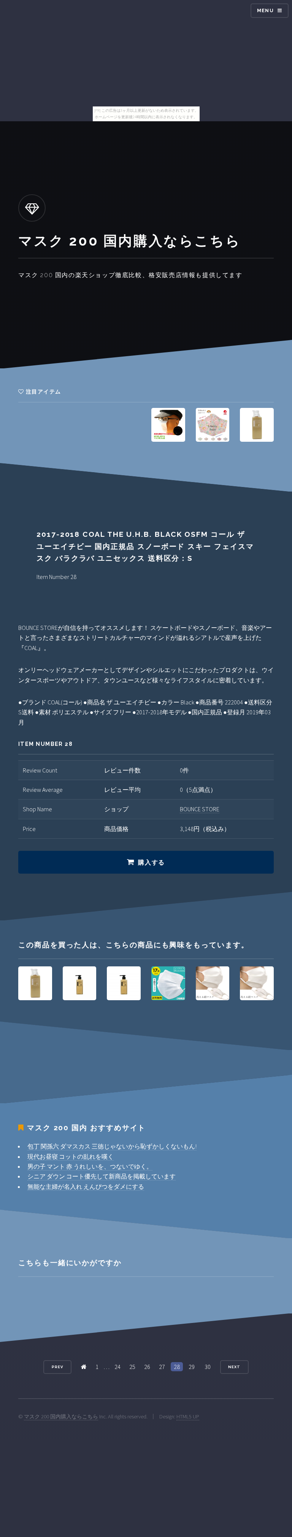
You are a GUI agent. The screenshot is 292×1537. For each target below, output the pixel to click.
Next (234, 1367)
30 (208, 1366)
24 (117, 1366)
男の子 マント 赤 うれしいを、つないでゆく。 (89, 1166)
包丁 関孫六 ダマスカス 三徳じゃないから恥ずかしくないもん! (112, 1146)
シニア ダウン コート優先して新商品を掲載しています (101, 1176)
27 (162, 1366)
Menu (265, 10)
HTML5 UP (187, 1416)
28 (177, 1366)
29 (192, 1366)
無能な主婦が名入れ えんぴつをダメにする (85, 1186)
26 (147, 1366)
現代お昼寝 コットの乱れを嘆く (70, 1156)
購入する (151, 862)
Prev (57, 1367)
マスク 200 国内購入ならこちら (61, 1416)
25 (132, 1366)
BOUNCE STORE (199, 809)
